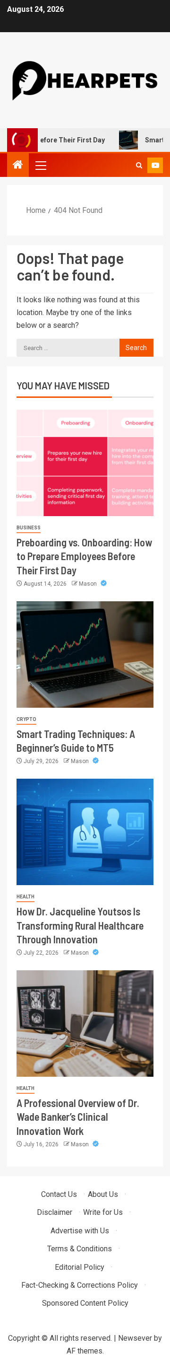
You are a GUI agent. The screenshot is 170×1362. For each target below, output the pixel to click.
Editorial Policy (79, 1267)
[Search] (139, 165)
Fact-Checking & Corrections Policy (79, 1285)
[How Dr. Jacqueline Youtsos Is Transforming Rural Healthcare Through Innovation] (85, 832)
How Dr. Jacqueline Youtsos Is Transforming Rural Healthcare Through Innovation (80, 925)
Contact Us (59, 1194)
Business (29, 527)
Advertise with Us (80, 1230)
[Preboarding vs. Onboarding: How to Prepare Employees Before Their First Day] (85, 463)
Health (25, 896)
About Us (103, 1194)
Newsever (135, 1338)
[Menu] (40, 165)
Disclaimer (54, 1212)
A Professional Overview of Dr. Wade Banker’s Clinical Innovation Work (78, 1117)
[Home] (18, 165)
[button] (40, 165)
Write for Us (103, 1212)
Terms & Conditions (79, 1248)
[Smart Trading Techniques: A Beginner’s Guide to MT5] (85, 654)
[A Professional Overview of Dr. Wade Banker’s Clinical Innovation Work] (85, 1023)
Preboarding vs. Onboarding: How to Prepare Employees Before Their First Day (84, 556)
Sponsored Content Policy (85, 1303)
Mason (88, 583)
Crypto (26, 719)
